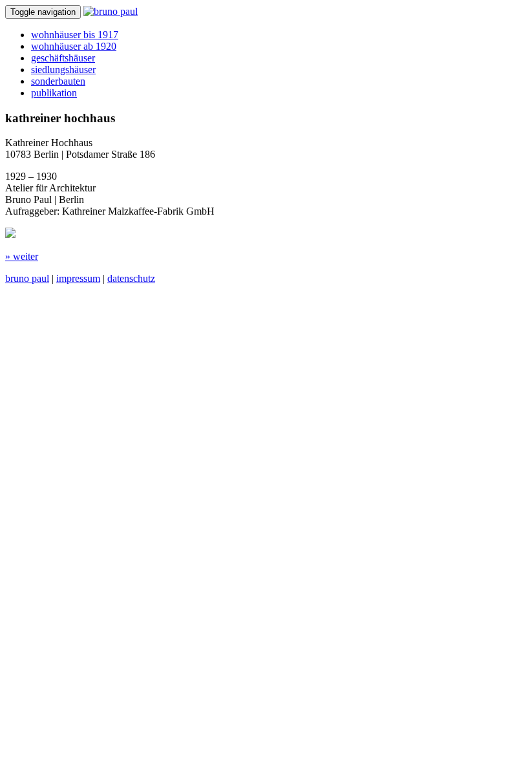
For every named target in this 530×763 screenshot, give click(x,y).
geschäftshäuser (63, 57)
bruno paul (27, 278)
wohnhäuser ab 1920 (73, 46)
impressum (78, 278)
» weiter (21, 256)
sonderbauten (58, 81)
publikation (54, 92)
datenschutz (131, 278)
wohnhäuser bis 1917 (74, 34)
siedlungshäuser (63, 69)
